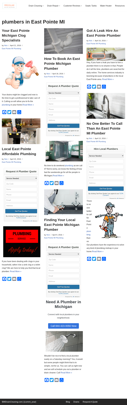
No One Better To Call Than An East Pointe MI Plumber (104, 128)
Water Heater (106, 6)
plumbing (6, 105)
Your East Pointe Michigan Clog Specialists (16, 35)
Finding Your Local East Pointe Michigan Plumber (61, 224)
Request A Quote (90, 402)
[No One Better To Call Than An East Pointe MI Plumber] (106, 106)
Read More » (28, 105)
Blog (68, 402)
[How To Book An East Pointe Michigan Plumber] (63, 41)
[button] (43, 5)
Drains (76, 402)
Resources (120, 6)
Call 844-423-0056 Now (63, 326)
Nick (6, 45)
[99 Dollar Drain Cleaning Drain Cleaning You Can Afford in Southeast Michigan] (9, 5)
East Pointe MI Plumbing (11, 49)
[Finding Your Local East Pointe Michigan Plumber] (63, 202)
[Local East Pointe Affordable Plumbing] (21, 131)
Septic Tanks (91, 6)
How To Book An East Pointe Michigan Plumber (62, 63)
